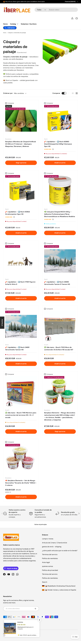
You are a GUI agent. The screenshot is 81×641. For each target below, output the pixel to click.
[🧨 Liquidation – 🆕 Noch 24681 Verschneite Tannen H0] (21, 326)
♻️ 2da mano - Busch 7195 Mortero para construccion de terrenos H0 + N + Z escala (20, 415)
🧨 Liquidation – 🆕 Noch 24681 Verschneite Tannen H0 (17, 348)
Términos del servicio (49, 554)
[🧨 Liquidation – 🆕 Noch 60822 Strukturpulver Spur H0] (21, 191)
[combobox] (56, 10)
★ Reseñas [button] (2, 322)
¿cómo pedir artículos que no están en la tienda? (59, 551)
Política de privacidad (50, 570)
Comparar (56, 93)
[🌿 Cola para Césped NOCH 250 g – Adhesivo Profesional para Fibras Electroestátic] (60, 191)
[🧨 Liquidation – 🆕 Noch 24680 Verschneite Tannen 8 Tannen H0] (60, 261)
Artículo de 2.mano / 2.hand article (54, 543)
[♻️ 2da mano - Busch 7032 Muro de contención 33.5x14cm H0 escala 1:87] (60, 326)
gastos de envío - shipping (51, 547)
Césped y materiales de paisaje (17, 32)
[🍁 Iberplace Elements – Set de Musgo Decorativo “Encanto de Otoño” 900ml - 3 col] (21, 459)
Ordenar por (8, 93)
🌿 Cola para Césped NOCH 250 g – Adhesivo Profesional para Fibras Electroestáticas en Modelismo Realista (59, 214)
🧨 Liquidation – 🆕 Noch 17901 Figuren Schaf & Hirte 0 (20, 283)
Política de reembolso (50, 558)
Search (44, 582)
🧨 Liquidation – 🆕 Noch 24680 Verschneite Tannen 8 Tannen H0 (57, 283)
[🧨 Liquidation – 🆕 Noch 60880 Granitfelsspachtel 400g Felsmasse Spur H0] (60, 120)
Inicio (4, 32)
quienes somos (47, 566)
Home (5, 24)
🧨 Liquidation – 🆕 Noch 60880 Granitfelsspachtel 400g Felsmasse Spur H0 (58, 144)
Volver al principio (40, 524)
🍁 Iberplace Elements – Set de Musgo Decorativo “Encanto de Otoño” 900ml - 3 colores (20, 482)
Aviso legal (46, 562)
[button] (76, 18)
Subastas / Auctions (29, 24)
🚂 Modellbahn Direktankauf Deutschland (60, 586)
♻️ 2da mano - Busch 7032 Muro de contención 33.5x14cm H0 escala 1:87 (58, 348)
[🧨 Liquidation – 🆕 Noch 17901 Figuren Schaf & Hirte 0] (21, 261)
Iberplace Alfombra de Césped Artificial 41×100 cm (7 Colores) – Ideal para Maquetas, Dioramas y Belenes (20, 144)
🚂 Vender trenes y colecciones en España (60, 590)
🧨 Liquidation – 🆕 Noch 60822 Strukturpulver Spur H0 (17, 213)
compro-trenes (47, 539)
